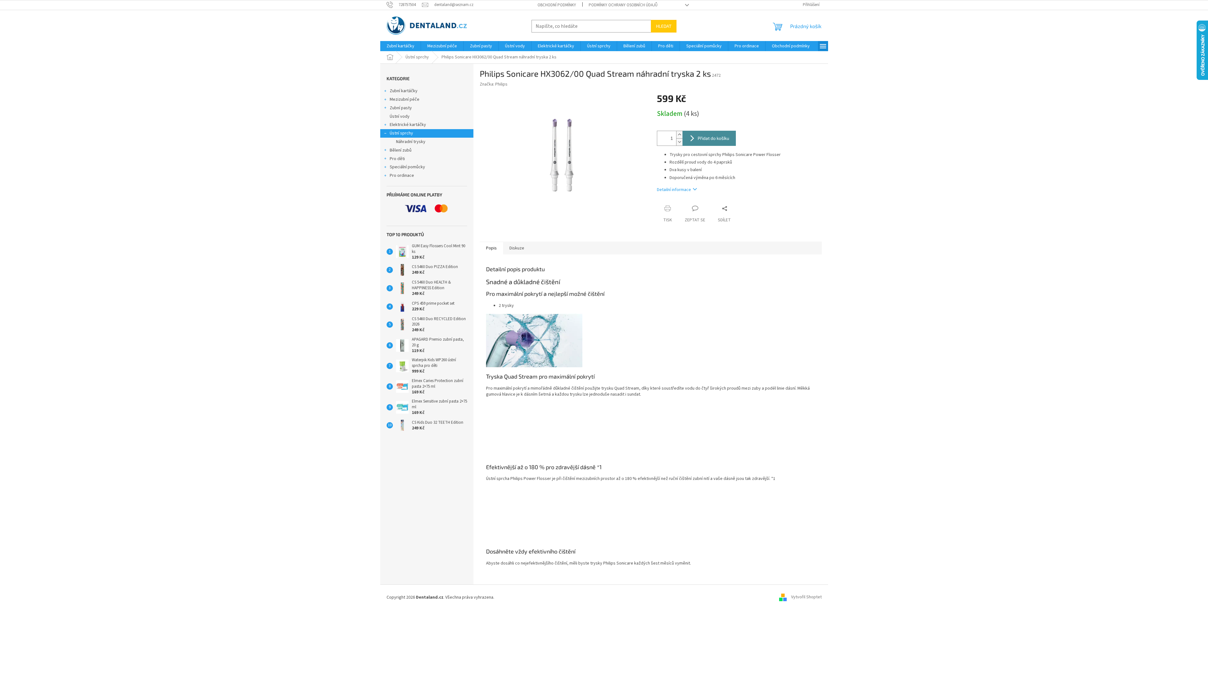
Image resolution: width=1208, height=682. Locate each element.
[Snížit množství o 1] (679, 142)
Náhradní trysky (410, 142)
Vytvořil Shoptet (806, 597)
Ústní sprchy (401, 133)
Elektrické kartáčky (408, 125)
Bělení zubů (401, 150)
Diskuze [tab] (516, 248)
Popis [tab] (491, 248)
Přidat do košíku (713, 138)
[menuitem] (400, 46)
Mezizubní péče (404, 99)
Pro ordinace (402, 175)
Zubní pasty (401, 108)
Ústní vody (400, 116)
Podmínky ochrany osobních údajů (623, 5)
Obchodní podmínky (557, 5)
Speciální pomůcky (407, 167)
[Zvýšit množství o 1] (679, 134)
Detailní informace (674, 190)
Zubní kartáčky (404, 91)
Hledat (663, 26)
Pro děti (397, 159)
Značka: (494, 84)
